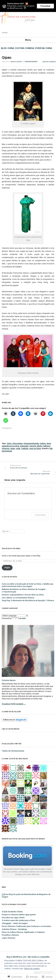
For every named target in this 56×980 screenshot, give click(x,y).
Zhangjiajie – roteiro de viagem (15, 923)
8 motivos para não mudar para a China (18, 920)
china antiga (17, 443)
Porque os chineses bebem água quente (19, 915)
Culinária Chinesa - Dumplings (14, 929)
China (10, 48)
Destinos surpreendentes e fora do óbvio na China (23, 595)
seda (18, 448)
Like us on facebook (10, 729)
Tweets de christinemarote (13, 751)
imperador (24, 446)
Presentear (45, 6)
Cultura (43, 443)
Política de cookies (32, 969)
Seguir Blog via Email (11, 548)
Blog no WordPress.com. (17, 957)
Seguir (7, 568)
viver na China (43, 48)
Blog (4, 48)
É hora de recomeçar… (19, 466)
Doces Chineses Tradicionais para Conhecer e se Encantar (26, 926)
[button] (28, 101)
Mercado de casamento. (40, 472)
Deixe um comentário (49, 61)
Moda (39, 446)
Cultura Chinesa (24, 48)
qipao (12, 448)
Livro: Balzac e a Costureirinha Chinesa (18, 598)
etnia (49, 443)
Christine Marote (31, 61)
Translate (22, 618)
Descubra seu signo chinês (13, 918)
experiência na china (10, 446)
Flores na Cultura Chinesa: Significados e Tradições (23, 932)
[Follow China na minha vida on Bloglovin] (15, 721)
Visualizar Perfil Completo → (14, 704)
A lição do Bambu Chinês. (12, 912)
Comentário (40, 515)
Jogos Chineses (8, 938)
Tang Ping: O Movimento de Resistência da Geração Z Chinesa (28, 601)
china (9, 443)
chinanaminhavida (31, 443)
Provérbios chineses (10, 935)
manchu (32, 446)
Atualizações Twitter (11, 744)
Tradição (24, 448)
